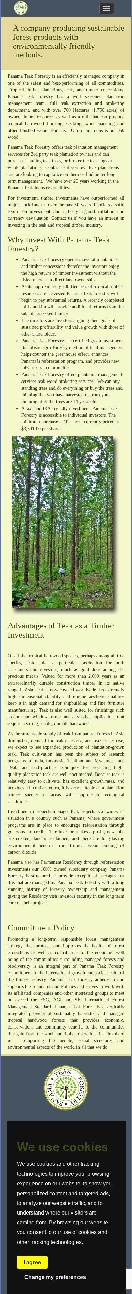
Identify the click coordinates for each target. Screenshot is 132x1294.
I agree (32, 1262)
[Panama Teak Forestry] (21, 8)
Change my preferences (55, 1277)
